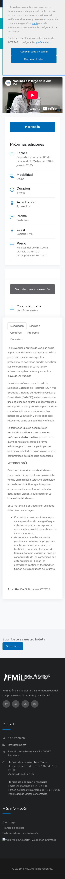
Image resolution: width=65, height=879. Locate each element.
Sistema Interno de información (20, 833)
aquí (34, 23)
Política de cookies (13, 828)
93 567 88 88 (16, 738)
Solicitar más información (32, 289)
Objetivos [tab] (16, 333)
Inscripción (32, 127)
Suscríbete (12, 646)
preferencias (43, 42)
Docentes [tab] (16, 339)
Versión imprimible (27, 310)
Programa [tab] (33, 333)
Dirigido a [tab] (34, 326)
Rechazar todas (34, 59)
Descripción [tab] (17, 326)
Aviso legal (9, 822)
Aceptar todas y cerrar (34, 51)
